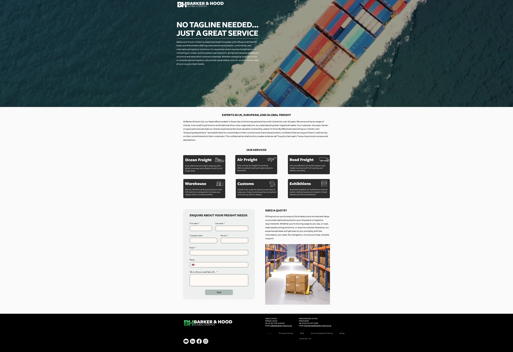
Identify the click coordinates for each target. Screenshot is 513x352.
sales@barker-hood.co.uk (281, 326)
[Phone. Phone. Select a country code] (194, 265)
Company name (196, 235)
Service (224, 235)
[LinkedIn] (192, 341)
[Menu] (332, 4)
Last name (220, 223)
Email (193, 247)
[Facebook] (199, 341)
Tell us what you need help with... (204, 272)
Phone (192, 260)
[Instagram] (205, 341)
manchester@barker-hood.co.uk (317, 326)
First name (194, 223)
